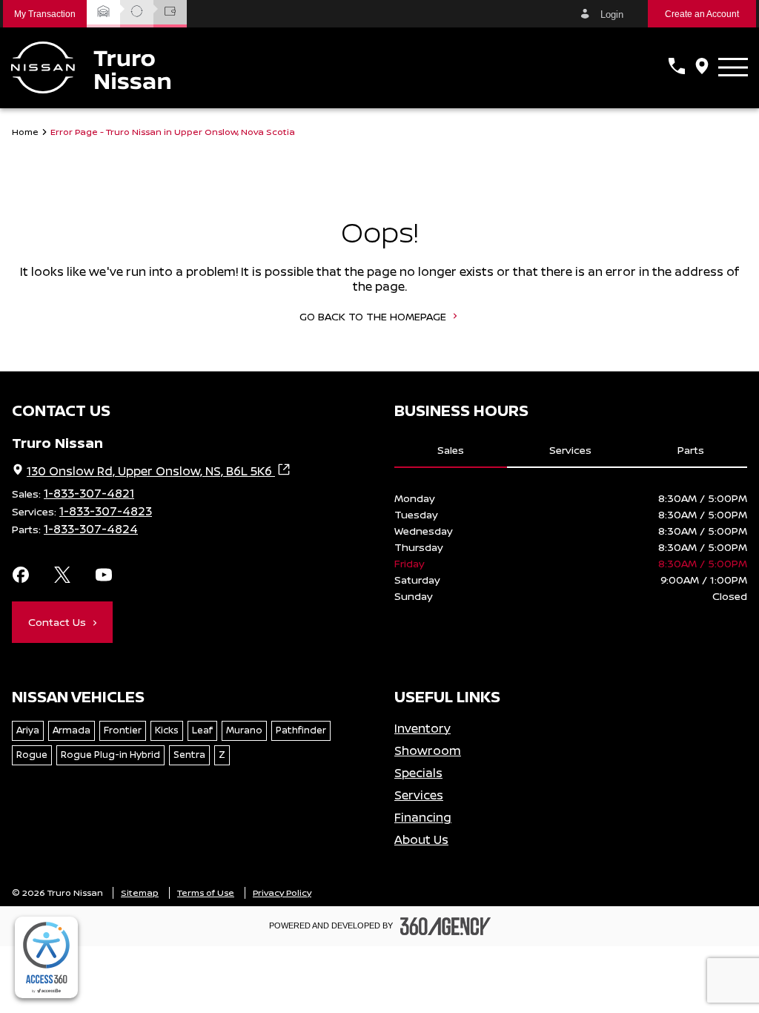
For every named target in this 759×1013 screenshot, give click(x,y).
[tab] (450, 451)
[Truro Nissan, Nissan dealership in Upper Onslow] (90, 67)
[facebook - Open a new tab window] (21, 576)
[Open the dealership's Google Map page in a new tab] (702, 67)
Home (25, 132)
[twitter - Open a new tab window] (62, 576)
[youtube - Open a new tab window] (104, 576)
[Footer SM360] (445, 926)
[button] (45, 13)
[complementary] (46, 957)
